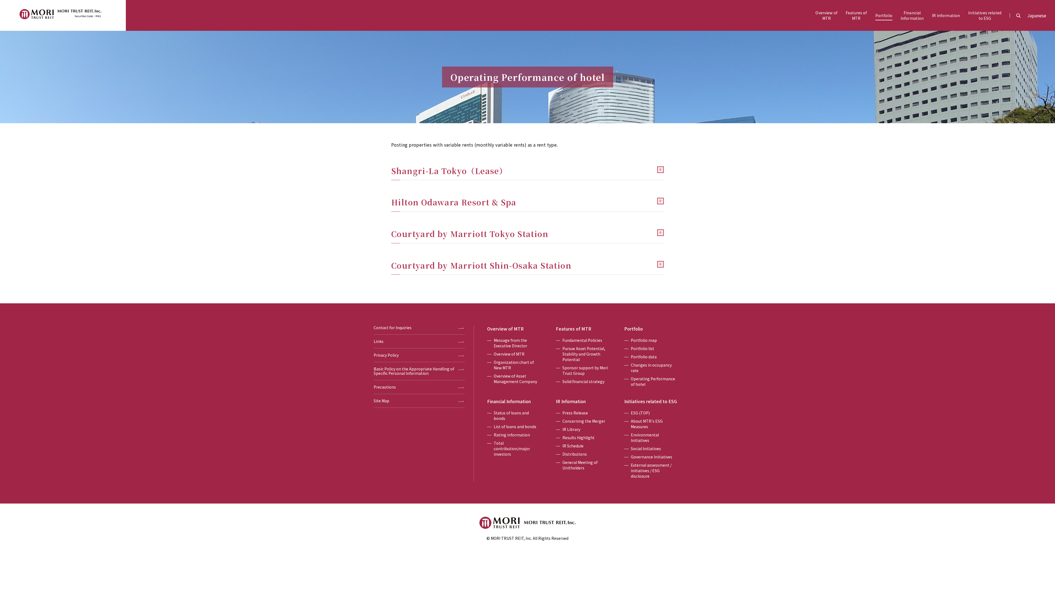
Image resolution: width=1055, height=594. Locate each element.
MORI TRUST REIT (63, 15)
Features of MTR (573, 328)
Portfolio (633, 328)
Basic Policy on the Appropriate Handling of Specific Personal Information (414, 371)
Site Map (381, 400)
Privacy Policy (386, 355)
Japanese (1036, 15)
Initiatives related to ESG (650, 401)
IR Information (571, 401)
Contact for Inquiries (393, 327)
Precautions (385, 387)
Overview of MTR (505, 328)
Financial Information (509, 401)
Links (379, 341)
